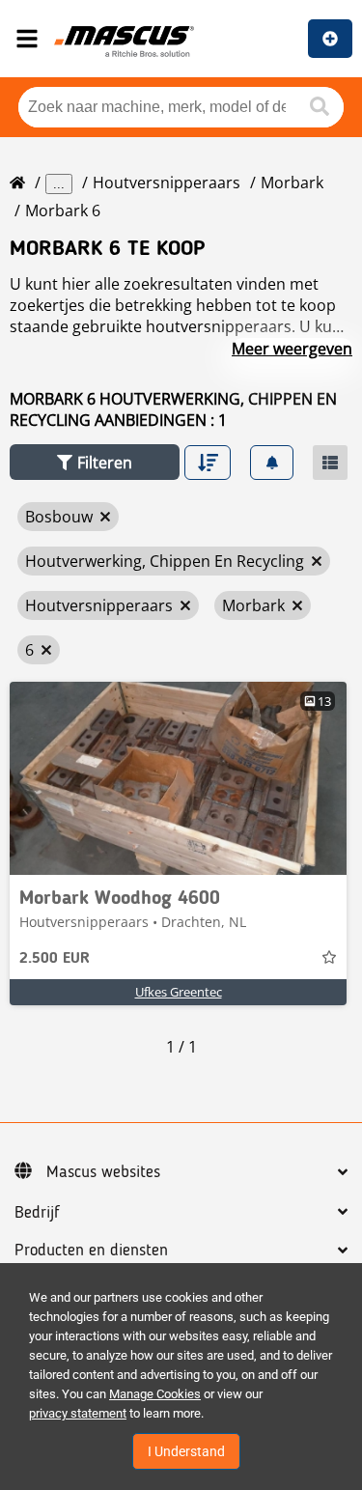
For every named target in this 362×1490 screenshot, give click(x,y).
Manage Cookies (155, 1394)
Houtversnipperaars (166, 182)
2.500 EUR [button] (54, 959)
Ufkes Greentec (178, 991)
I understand (186, 1451)
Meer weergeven (292, 348)
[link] (178, 778)
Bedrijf (37, 1213)
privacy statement (77, 1413)
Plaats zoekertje (330, 38)
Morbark (292, 182)
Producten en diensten (91, 1250)
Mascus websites (103, 1172)
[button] (95, 462)
